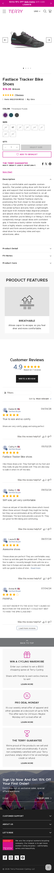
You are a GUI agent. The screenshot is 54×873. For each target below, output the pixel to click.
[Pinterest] (22, 857)
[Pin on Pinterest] (50, 164)
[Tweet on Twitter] (46, 164)
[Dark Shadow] (17, 115)
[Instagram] (11, 857)
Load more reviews (27, 628)
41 (42, 127)
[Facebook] (5, 857)
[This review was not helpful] (49, 622)
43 (13, 134)
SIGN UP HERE (43, 798)
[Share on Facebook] (43, 164)
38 (20, 127)
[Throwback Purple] (5, 115)
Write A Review (27, 379)
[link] (27, 668)
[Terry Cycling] (15, 11)
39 (27, 127)
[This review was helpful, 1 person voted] (44, 529)
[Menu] (4, 11)
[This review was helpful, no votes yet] (43, 437)
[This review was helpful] (44, 480)
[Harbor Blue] (11, 115)
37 (13, 127)
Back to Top (27, 643)
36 (5, 127)
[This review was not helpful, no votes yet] (48, 436)
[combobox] (40, 399)
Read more (35, 568)
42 (5, 134)
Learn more (27, 684)
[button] (51, 3)
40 (34, 127)
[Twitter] (16, 857)
